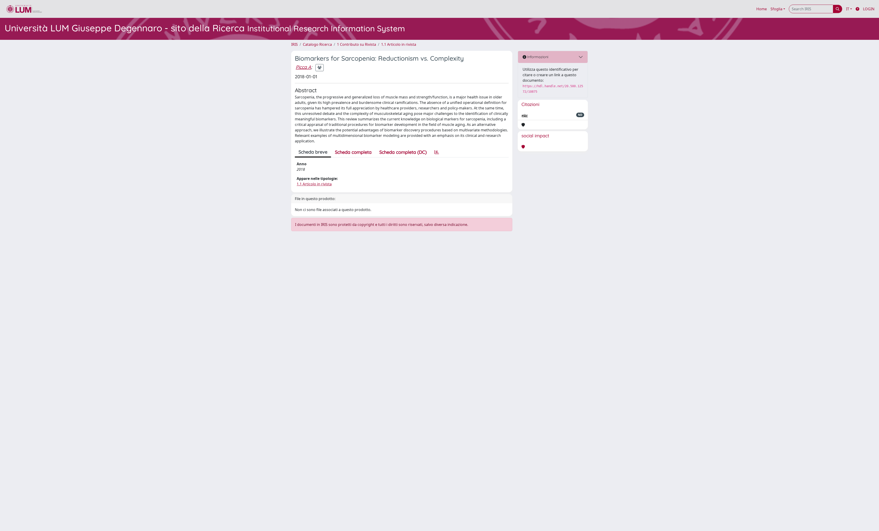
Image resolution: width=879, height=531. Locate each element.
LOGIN (868, 8)
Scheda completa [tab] (353, 152)
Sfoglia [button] (776, 8)
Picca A (303, 67)
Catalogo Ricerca (317, 44)
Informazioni (537, 56)
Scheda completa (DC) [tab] (403, 152)
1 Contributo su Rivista (356, 44)
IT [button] (847, 8)
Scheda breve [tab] (312, 152)
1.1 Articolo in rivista (398, 44)
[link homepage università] (24, 8)
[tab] (437, 152)
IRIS (294, 44)
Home (761, 8)
